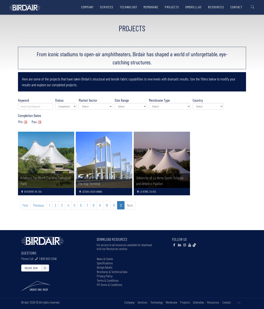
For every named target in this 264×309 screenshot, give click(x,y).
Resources (213, 302)
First (25, 205)
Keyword (23, 100)
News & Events (105, 259)
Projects (185, 302)
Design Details (104, 267)
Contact (226, 302)
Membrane (171, 302)
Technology (156, 302)
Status (59, 100)
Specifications (105, 263)
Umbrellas (198, 302)
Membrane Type (159, 100)
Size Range (122, 100)
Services (142, 302)
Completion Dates (29, 115)
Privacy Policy (104, 276)
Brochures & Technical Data (112, 272)
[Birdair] (24, 6)
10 (107, 205)
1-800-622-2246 (48, 258)
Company (129, 302)
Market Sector (88, 100)
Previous (38, 205)
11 (114, 205)
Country (198, 100)
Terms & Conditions (108, 280)
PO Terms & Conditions (109, 285)
